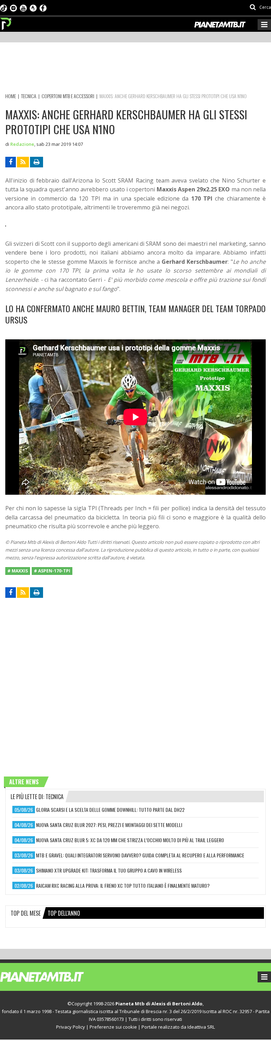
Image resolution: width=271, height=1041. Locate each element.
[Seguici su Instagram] (13, 7)
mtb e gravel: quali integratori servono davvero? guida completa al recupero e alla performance (140, 855)
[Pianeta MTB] (55, 976)
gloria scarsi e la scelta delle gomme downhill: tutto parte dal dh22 (110, 809)
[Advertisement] (133, 69)
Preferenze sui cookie (113, 1027)
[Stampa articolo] (36, 162)
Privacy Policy (70, 1027)
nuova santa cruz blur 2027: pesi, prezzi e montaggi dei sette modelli (109, 824)
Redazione (22, 144)
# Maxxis (17, 571)
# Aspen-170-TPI (52, 571)
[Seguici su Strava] (33, 7)
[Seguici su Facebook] (43, 7)
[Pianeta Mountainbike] (6, 22)
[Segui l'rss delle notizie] (23, 162)
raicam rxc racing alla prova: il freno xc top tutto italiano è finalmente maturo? (123, 885)
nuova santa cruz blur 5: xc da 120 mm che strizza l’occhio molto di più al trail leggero (130, 840)
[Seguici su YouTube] (23, 7)
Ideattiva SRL (201, 1027)
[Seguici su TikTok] (3, 7)
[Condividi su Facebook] (10, 162)
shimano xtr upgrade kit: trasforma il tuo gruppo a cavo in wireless (109, 870)
